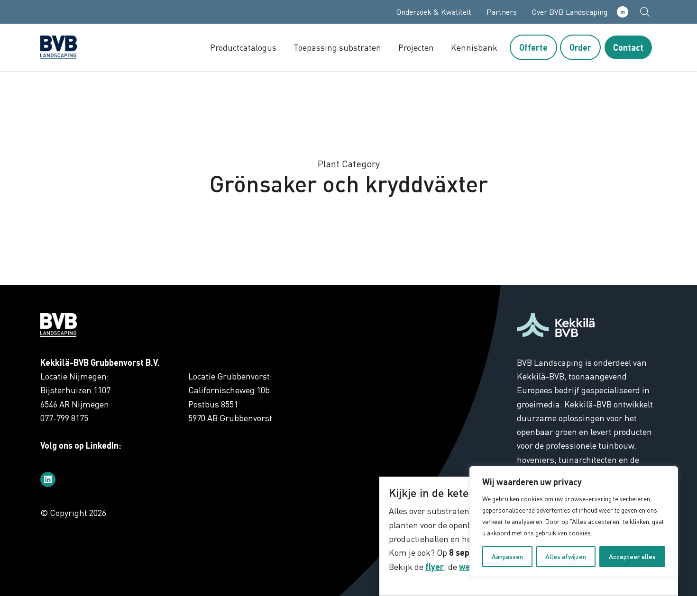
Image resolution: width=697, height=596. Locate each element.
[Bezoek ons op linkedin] (47, 479)
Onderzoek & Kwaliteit (433, 12)
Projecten (416, 47)
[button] (645, 12)
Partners (501, 12)
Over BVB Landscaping (569, 12)
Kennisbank (474, 47)
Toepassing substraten (337, 47)
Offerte (533, 47)
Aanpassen (507, 556)
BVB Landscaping (78, 47)
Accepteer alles (632, 556)
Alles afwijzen (565, 556)
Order (580, 47)
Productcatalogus (243, 47)
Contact (628, 47)
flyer (434, 566)
